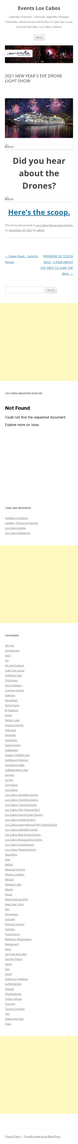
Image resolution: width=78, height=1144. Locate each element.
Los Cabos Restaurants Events (54, 225)
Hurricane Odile (14, 765)
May (7, 859)
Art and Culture (14, 665)
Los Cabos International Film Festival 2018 (31, 825)
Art (7, 660)
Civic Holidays (13, 685)
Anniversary (12, 650)
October (10, 919)
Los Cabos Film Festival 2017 (22, 810)
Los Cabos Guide (15, 528)
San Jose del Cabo (16, 954)
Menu (39, 37)
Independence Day (16, 770)
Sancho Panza (13, 959)
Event (8, 715)
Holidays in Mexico (16, 518)
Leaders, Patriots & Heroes (21, 523)
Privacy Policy (13, 1136)
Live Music (11, 785)
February (10, 730)
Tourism (10, 1004)
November (11, 914)
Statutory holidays (16, 979)
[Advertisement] (39, 342)
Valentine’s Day (14, 1019)
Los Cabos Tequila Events (20, 849)
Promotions (12, 934)
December (11, 700)
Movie (9, 889)
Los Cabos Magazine (17, 533)
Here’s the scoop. (39, 212)
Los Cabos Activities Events (21, 795)
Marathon (11, 854)
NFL (7, 909)
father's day (12, 720)
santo (8, 964)
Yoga (8, 1024)
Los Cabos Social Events (19, 844)
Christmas (11, 680)
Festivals (10, 735)
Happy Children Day (17, 755)
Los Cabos (11, 790)
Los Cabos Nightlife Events (21, 830)
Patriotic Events (14, 924)
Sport (8, 974)
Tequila (9, 989)
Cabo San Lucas (14, 670)
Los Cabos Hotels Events (20, 820)
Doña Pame (12, 705)
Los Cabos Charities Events (21, 800)
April (8, 655)
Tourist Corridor (15, 1009)
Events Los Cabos (39, 8)
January (9, 775)
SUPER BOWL (13, 984)
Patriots (10, 929)
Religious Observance (18, 939)
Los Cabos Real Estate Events (23, 834)
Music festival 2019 (16, 899)
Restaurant (12, 944)
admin (41, 230)
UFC (7, 1014)
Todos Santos (13, 999)
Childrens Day (13, 675)
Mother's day (13, 884)
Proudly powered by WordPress (42, 1136)
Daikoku (10, 695)
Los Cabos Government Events (24, 815)
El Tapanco (11, 710)
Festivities (11, 740)
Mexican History (15, 869)
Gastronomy (13, 745)
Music (8, 894)
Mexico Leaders (14, 874)
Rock (8, 949)
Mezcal (9, 879)
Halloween (11, 750)
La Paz (9, 780)
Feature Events (14, 725)
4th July (9, 645)
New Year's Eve (14, 904)
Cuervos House (14, 690)
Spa (7, 969)
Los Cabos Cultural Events (21, 805)
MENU (9, 864)
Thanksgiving (13, 994)
